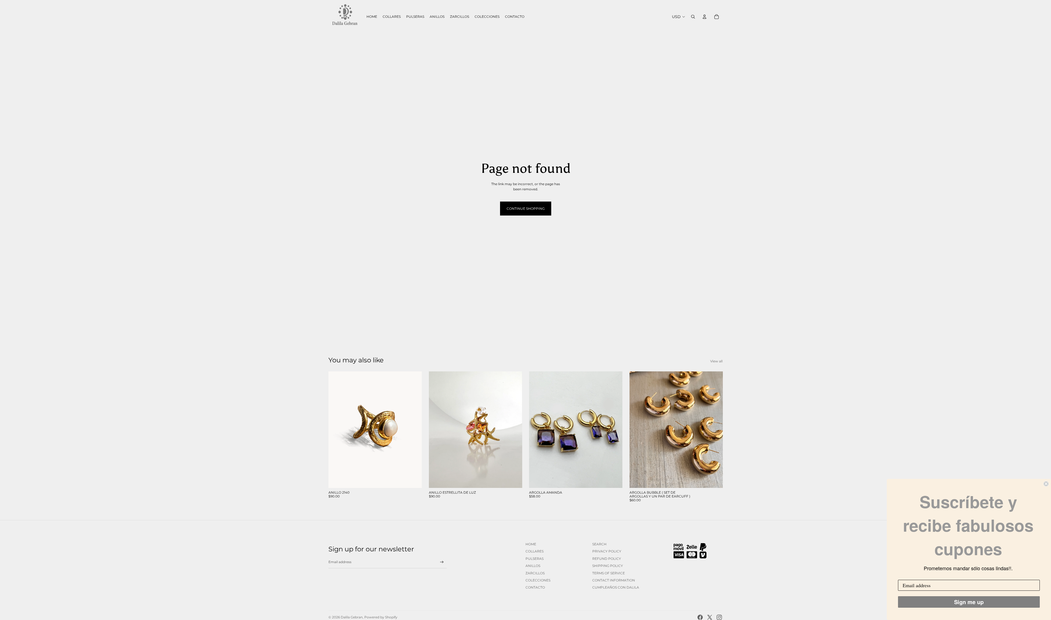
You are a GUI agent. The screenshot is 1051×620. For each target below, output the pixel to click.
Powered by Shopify (380, 617)
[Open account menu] (704, 17)
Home (531, 544)
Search (599, 544)
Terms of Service (608, 573)
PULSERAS (535, 559)
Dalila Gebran (352, 617)
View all (716, 361)
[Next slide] (413, 430)
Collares (535, 551)
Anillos (533, 566)
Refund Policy (606, 559)
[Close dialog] (1046, 484)
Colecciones (538, 580)
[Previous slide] (336, 430)
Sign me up (969, 602)
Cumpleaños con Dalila (615, 587)
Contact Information (613, 580)
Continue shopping (526, 208)
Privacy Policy (606, 551)
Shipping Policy (607, 566)
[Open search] (693, 17)
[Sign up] (442, 562)
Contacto (535, 587)
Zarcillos (535, 573)
